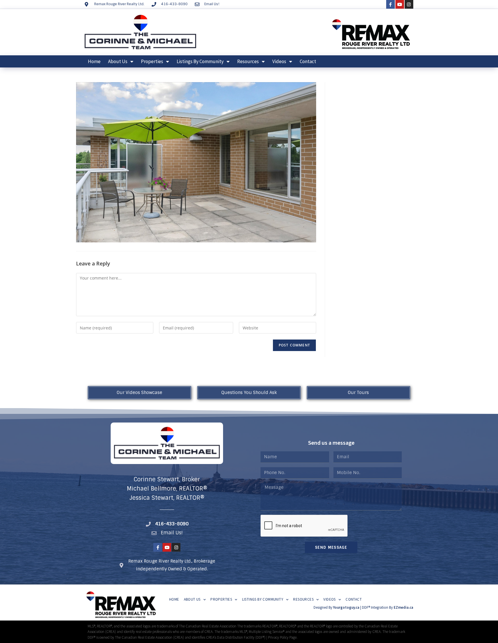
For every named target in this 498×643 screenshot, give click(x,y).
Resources (248, 61)
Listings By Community (200, 61)
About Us (117, 61)
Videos (279, 61)
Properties (152, 61)
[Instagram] (409, 4)
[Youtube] (399, 4)
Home (94, 61)
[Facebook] (390, 4)
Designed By (323, 607)
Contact (308, 61)
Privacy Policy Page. (282, 637)
